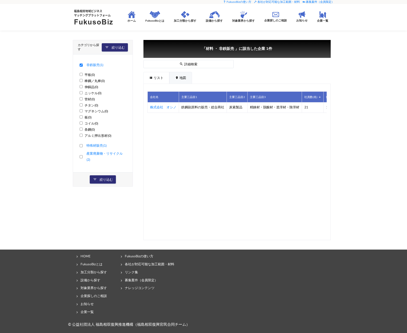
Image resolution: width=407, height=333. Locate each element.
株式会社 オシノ (163, 107)
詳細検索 (190, 64)
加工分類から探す (94, 272)
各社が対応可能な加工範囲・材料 (278, 2)
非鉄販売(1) (94, 65)
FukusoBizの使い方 (238, 2)
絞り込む (118, 47)
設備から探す (90, 280)
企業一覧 (87, 311)
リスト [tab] (158, 78)
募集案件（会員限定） (319, 2)
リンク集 (131, 272)
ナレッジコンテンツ (140, 288)
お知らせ (87, 304)
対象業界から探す (94, 288)
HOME (85, 256)
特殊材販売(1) (96, 145)
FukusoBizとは (91, 264)
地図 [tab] (182, 78)
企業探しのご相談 (94, 296)
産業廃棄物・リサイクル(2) (104, 156)
